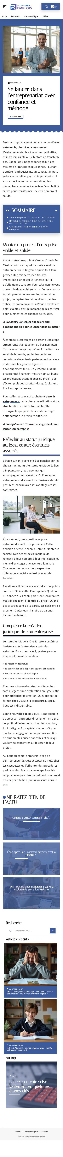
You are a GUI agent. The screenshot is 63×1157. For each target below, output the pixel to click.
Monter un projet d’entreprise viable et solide (32, 217)
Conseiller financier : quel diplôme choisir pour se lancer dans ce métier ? (31, 326)
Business (16, 117)
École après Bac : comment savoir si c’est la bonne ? (31, 853)
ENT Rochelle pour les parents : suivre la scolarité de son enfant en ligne (31, 888)
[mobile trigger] (5, 6)
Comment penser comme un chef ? (31, 817)
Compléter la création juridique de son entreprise (28, 228)
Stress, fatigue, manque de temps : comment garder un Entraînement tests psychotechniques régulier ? (30, 992)
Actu (14, 1076)
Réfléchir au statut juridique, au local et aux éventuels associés (31, 222)
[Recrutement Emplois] (21, 6)
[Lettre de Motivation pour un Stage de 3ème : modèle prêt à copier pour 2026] (30, 1020)
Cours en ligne (16, 989)
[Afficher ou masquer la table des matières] (46, 211)
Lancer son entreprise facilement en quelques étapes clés (29, 1086)
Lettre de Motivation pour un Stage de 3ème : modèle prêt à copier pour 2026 (29, 1049)
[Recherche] (46, 6)
